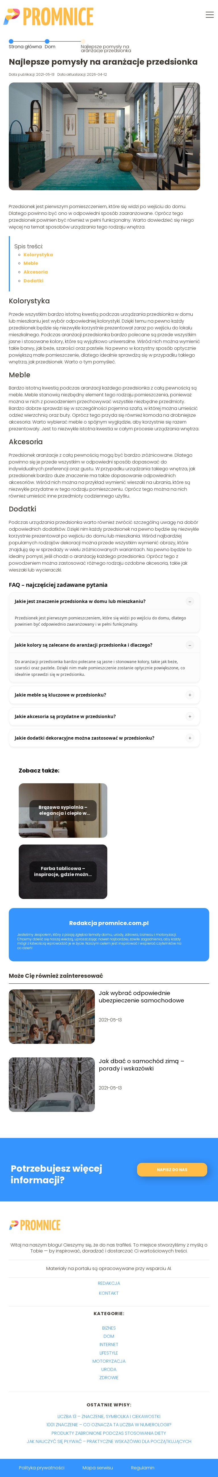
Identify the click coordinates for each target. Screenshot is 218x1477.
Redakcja (109, 1283)
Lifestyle (109, 1353)
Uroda (108, 1369)
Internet (109, 1344)
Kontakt (109, 1293)
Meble (31, 263)
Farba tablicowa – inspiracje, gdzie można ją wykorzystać (63, 872)
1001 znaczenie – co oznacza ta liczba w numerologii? (109, 1424)
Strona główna (25, 46)
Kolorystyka (38, 254)
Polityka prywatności (41, 1468)
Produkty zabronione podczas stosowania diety (109, 1433)
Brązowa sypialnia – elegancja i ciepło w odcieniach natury (63, 810)
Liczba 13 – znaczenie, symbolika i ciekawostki (109, 1416)
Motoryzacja (109, 1361)
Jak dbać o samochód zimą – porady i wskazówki (142, 1064)
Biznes (109, 1328)
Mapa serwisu (98, 1468)
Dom (50, 46)
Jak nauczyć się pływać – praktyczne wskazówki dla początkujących (109, 1441)
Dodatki (33, 281)
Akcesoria (36, 272)
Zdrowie (109, 1377)
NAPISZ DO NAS (172, 1170)
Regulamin (142, 1468)
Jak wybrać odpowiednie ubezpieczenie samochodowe (141, 996)
